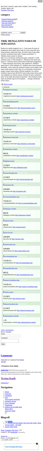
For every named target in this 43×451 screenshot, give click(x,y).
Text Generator (10, 403)
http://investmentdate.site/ (24, 263)
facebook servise (10, 401)
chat (6, 397)
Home (7, 392)
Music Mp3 (9, 409)
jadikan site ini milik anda (13, 407)
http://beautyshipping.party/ (26, 108)
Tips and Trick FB (8, 23)
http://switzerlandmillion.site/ (27, 203)
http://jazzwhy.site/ (18, 239)
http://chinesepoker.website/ (27, 322)
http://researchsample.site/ (24, 179)
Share (3, 430)
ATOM (3, 362)
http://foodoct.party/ (18, 298)
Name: (3, 334)
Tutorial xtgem (6, 21)
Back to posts (8, 84)
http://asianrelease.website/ (25, 120)
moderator (4, 370)
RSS (21, 360)
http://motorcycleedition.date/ (28, 286)
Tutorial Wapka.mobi (9, 19)
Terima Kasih (8, 378)
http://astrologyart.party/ (23, 132)
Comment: (4, 338)
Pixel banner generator (12, 399)
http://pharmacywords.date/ (26, 144)
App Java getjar (10, 411)
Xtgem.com (4, 436)
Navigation (6, 35)
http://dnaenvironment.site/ (25, 310)
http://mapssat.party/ (19, 227)
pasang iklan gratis (11, 427)
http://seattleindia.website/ (24, 155)
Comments (6, 355)
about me (8, 394)
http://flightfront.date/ (20, 167)
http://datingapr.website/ (23, 215)
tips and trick (6, 25)
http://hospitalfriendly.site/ (24, 275)
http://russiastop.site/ (19, 191)
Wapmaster (8, 405)
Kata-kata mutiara (7, 27)
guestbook (8, 395)
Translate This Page (7, 10)
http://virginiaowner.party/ (25, 96)
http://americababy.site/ (22, 251)
